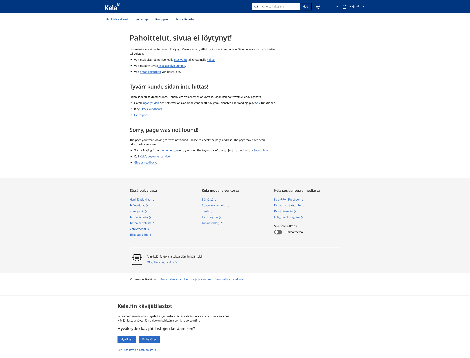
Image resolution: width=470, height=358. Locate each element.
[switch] (278, 232)
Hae (305, 6)
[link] (117, 19)
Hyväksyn (127, 339)
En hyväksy (149, 339)
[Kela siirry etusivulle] (112, 6)
